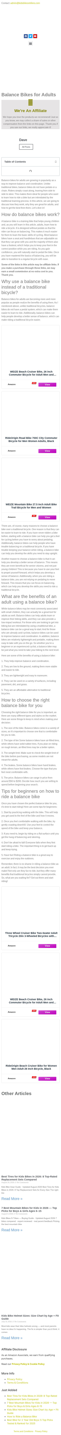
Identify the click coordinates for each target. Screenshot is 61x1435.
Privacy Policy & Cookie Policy (28, 1364)
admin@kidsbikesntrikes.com (25, 3)
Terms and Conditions (23, 1431)
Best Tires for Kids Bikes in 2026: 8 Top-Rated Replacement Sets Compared (29, 1178)
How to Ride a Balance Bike (22, 1416)
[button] (30, 43)
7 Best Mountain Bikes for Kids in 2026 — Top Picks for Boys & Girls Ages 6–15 (29, 1210)
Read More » (11, 1199)
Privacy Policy (14, 1379)
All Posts (26, 147)
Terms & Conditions (17, 1382)
